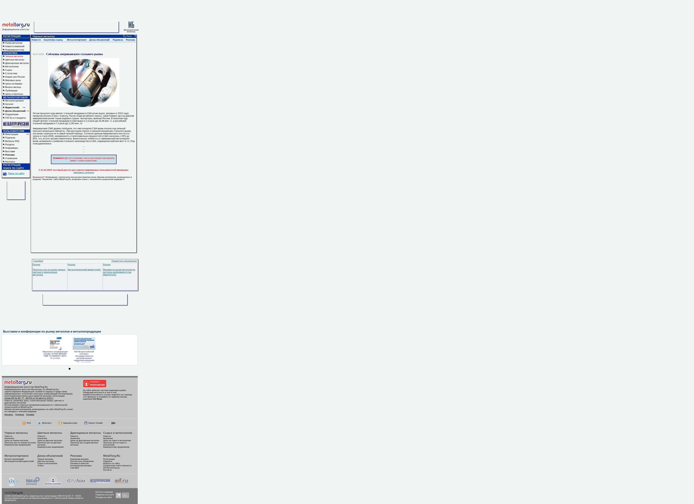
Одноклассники (70, 423)
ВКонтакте (47, 423)
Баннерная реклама (79, 459)
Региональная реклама (80, 465)
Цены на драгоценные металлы (84, 440)
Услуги (40, 465)
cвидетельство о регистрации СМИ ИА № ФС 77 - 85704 (55, 496)
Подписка (10, 137)
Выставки (10, 151)
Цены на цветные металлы (49, 440)
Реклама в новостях (79, 463)
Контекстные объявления (82, 461)
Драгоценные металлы (17, 63)
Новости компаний (14, 46)
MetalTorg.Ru (111, 455)
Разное (36, 264)
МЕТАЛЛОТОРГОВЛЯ (15, 97)
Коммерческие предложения (18, 445)
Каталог (9, 104)
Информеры (11, 148)
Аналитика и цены (53, 40)
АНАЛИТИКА (10, 53)
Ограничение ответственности (117, 465)
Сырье (8, 70)
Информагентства (14, 50)
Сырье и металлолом (117, 432)
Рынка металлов (13, 43)
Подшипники (11, 114)
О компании (11, 158)
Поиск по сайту (16, 173)
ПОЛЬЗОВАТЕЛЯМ (13, 131)
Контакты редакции (104, 492)
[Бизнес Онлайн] (53, 485)
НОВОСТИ (9, 39)
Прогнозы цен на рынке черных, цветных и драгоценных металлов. (49, 272)
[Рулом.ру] (76, 485)
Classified (38, 261)
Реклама (130, 40)
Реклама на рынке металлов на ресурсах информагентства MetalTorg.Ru (119, 272)
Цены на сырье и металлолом (117, 440)
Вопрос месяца (13, 87)
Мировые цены (13, 80)
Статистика (11, 73)
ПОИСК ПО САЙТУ (13, 168)
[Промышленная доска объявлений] (33, 485)
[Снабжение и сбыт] (14, 485)
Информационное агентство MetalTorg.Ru (26, 387)
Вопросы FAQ (12, 141)
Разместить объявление (124, 261)
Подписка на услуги (104, 495)
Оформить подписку (83, 172)
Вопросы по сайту (111, 463)
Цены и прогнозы (14, 94)
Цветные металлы (14, 59)
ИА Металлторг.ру (111, 468)
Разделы (9, 144)
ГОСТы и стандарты (15, 118)
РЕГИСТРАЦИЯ (11, 36)
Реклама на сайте (103, 497)
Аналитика (9, 438)
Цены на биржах (13, 83)
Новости (36, 40)
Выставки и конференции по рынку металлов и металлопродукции (52, 331)
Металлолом (11, 66)
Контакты (10, 161)
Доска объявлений (99, 40)
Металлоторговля (14, 100)
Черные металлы (16, 432)
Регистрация (17, 134)
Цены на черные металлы (16, 440)
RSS (29, 423)
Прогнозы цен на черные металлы (20, 443)
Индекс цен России (15, 77)
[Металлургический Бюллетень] (100, 485)
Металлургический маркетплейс (84, 269)
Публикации (11, 90)
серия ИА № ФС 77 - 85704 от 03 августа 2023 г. (29, 398)
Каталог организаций (14, 459)
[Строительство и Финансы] (121, 485)
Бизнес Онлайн (96, 423)
